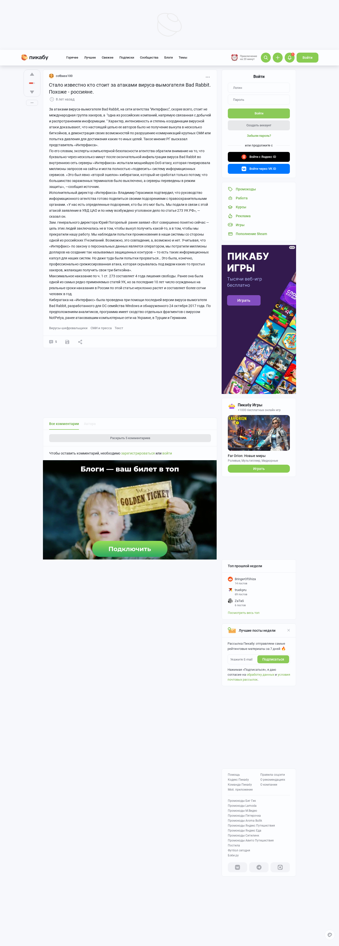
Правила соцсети (272, 774)
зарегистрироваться (138, 453)
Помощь (234, 774)
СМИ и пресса (101, 328)
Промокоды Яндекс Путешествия (251, 825)
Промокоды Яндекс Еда (244, 830)
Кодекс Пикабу (238, 779)
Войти (307, 58)
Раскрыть (130, 438)
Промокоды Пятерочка (244, 815)
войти (167, 453)
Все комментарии (64, 424)
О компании (268, 784)
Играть (259, 469)
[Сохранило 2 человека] (67, 342)
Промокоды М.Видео (242, 810)
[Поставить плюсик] (32, 74)
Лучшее (90, 57)
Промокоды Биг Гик (242, 801)
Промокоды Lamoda (242, 805)
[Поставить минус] (32, 92)
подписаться (273, 659)
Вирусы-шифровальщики (68, 328)
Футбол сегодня (239, 850)
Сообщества (149, 57)
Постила (234, 845)
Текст (119, 328)
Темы (183, 57)
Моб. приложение (240, 789)
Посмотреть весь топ (244, 613)
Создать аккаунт (258, 125)
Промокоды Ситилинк (243, 835)
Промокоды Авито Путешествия (251, 840)
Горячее (72, 57)
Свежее (107, 57)
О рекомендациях (272, 779)
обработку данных (260, 674)
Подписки (126, 57)
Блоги (168, 57)
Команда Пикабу (240, 784)
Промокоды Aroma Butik (245, 820)
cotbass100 (64, 76)
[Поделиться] (80, 342)
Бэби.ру (233, 855)
